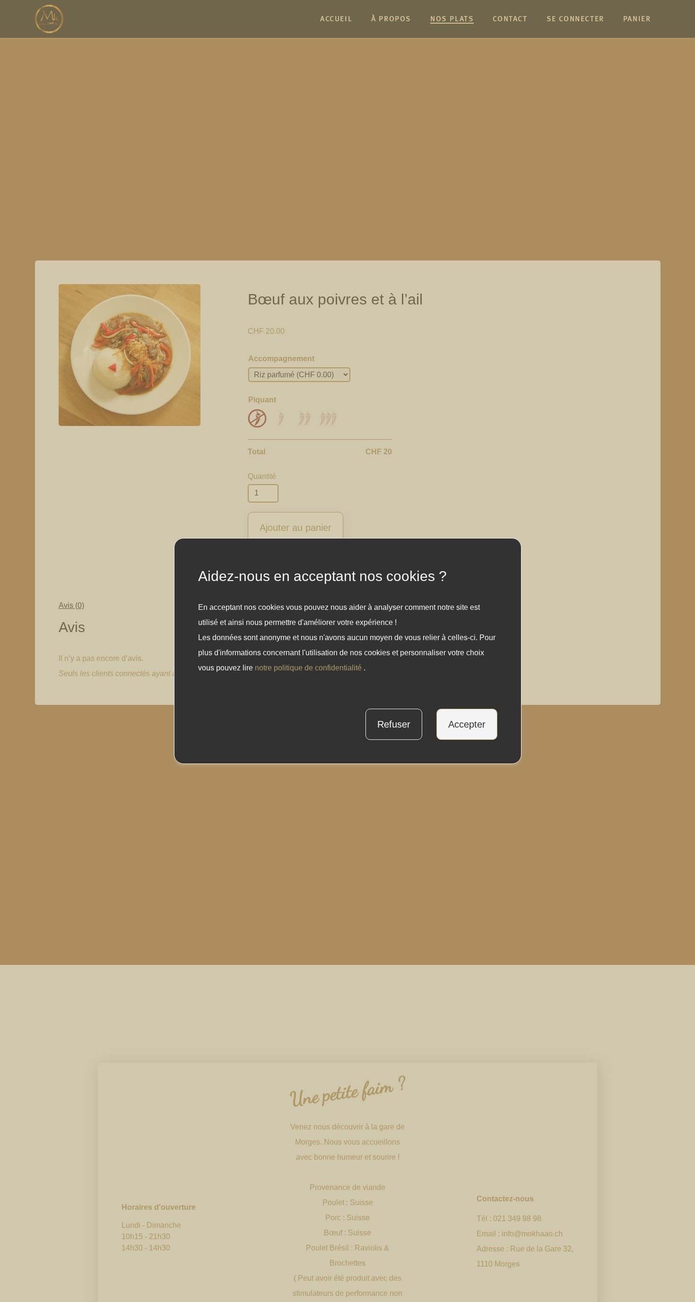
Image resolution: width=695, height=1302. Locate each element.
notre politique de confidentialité (309, 668)
